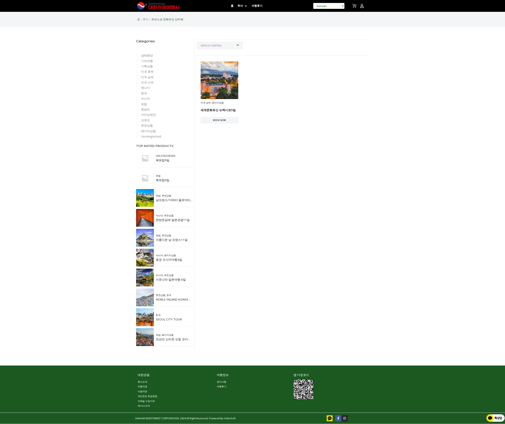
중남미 (145, 109)
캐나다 (145, 88)
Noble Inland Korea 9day (176, 299)
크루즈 (145, 120)
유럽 (144, 104)
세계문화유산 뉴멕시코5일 (218, 110)
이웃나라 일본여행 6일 (171, 279)
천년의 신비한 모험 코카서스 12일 (178, 339)
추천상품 (147, 125)
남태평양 (147, 55)
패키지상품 (148, 131)
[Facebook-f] (338, 418)
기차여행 (147, 61)
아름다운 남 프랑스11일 (172, 240)
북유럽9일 (162, 160)
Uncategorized (151, 136)
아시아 (145, 98)
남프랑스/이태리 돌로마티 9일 (176, 200)
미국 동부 (147, 71)
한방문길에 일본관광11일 (173, 220)
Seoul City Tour (169, 319)
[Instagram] (344, 418)
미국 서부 (147, 82)
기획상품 (147, 66)
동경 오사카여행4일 (169, 260)
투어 (145, 19)
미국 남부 (147, 77)
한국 (144, 93)
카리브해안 (148, 115)
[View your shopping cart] (354, 7)
